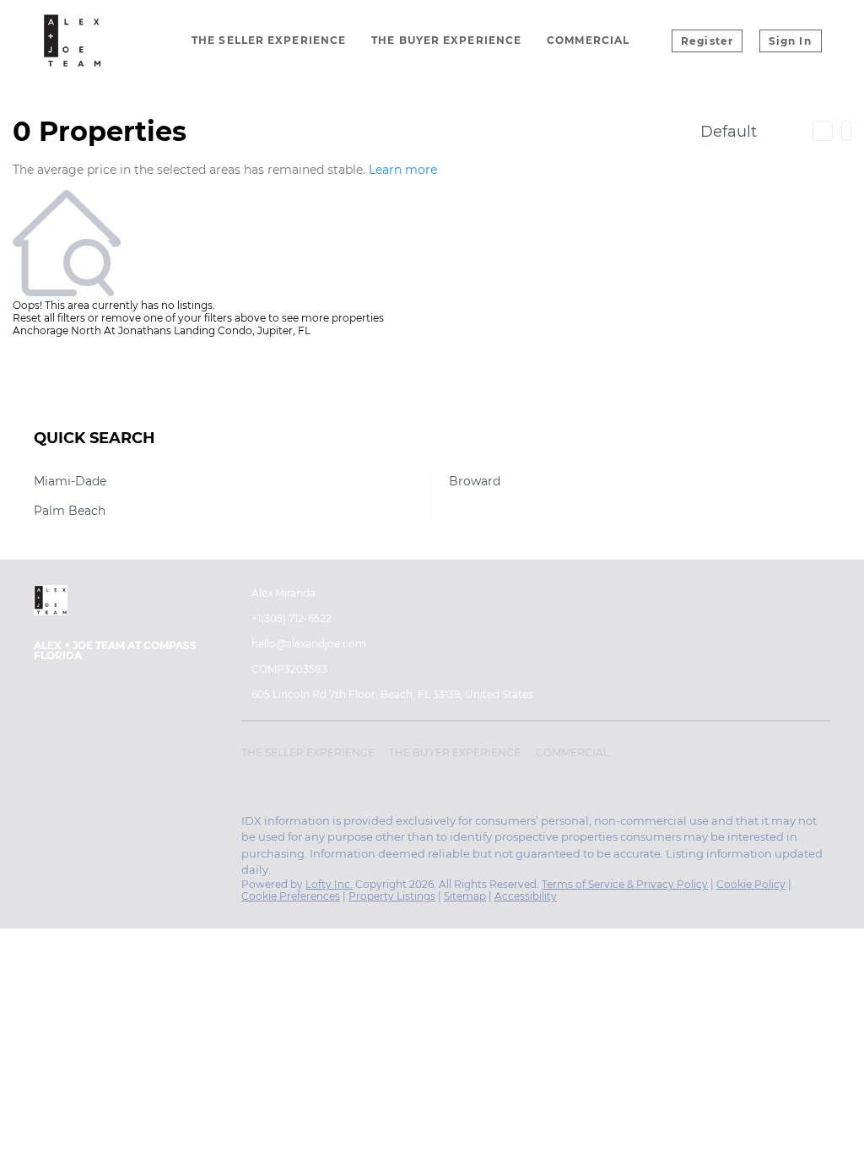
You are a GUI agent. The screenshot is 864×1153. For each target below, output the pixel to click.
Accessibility (525, 896)
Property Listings (391, 896)
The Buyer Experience (446, 40)
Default (728, 131)
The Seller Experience (269, 40)
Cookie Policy (751, 884)
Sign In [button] (790, 41)
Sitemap (465, 896)
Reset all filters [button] (49, 317)
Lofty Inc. (329, 884)
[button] (312, 756)
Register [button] (707, 41)
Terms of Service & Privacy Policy (625, 884)
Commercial (588, 40)
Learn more (403, 169)
